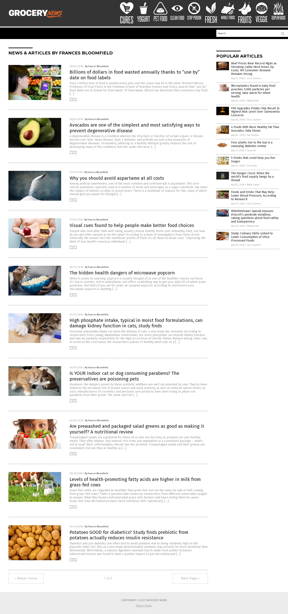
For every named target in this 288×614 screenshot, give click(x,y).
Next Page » (190, 578)
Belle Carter (253, 184)
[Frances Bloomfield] (36, 18)
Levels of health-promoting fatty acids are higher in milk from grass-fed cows (135, 482)
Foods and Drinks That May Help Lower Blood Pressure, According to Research (253, 195)
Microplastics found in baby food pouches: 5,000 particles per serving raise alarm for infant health (253, 91)
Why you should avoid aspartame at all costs (117, 178)
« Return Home (26, 578)
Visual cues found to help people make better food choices (132, 225)
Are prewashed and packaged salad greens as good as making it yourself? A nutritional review (137, 429)
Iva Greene (253, 135)
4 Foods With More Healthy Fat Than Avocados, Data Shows (255, 128)
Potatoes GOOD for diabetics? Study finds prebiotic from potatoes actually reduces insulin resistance (129, 535)
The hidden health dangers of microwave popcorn (122, 273)
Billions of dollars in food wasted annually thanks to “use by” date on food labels (135, 74)
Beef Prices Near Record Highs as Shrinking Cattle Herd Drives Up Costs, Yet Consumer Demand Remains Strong (254, 69)
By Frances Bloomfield (97, 66)
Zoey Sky (252, 165)
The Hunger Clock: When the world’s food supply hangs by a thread (252, 176)
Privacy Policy (144, 605)
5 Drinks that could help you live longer (253, 159)
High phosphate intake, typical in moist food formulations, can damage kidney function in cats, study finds (136, 323)
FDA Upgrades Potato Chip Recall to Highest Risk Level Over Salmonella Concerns (255, 112)
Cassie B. (251, 150)
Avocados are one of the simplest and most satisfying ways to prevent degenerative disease (135, 127)
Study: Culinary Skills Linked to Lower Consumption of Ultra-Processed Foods (252, 237)
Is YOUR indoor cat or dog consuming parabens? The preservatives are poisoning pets (124, 376)
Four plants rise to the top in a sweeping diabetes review (251, 144)
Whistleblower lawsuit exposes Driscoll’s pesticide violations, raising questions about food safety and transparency (255, 216)
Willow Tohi (253, 100)
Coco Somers (254, 78)
